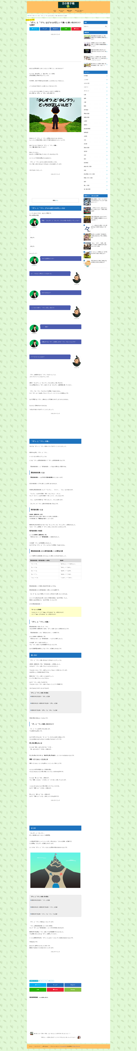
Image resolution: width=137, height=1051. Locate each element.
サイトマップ (61, 11)
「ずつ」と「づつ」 (44, 980)
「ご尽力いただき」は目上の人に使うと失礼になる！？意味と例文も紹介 (99, 209)
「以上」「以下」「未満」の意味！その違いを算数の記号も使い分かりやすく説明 (99, 245)
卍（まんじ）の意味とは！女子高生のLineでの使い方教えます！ (99, 252)
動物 (85, 106)
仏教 (85, 94)
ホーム (55, 11)
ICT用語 (86, 75)
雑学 (85, 181)
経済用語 (86, 162)
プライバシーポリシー (79, 11)
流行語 (85, 151)
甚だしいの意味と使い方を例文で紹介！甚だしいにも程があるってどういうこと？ (98, 58)
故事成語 (86, 132)
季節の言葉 (86, 113)
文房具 (85, 136)
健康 (85, 98)
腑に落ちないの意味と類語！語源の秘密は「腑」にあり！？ (98, 64)
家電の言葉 (86, 117)
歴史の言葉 (86, 147)
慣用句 (85, 124)
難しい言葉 (86, 185)
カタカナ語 (86, 83)
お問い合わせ (69, 11)
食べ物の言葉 (87, 189)
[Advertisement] (55, 47)
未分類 (85, 143)
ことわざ (86, 79)
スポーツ (86, 87)
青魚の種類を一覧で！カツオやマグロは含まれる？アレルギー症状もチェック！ (99, 200)
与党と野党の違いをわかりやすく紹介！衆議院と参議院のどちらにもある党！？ (99, 218)
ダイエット (86, 90)
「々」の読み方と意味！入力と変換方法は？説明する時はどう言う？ (99, 227)
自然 (85, 170)
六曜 (85, 102)
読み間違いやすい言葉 (89, 174)
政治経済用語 (87, 128)
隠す (57, 200)
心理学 (85, 121)
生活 (85, 155)
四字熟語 (86, 109)
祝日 (85, 158)
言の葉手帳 (69, 1046)
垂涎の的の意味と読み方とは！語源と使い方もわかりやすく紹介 (98, 51)
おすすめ (52, 980)
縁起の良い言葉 (87, 166)
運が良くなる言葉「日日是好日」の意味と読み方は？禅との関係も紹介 (99, 236)
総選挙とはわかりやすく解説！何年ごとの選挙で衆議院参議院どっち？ (98, 44)
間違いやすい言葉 (34, 980)
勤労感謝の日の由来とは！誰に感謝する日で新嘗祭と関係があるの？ (98, 37)
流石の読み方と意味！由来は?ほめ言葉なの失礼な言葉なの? (99, 261)
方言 (85, 140)
